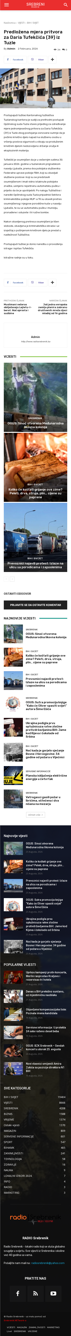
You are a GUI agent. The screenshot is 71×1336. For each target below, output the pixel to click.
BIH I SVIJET (33, 22)
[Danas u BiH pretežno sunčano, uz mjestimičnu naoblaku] (13, 996)
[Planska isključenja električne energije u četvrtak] (13, 775)
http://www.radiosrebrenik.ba (35, 342)
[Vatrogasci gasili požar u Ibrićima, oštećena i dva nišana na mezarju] (13, 799)
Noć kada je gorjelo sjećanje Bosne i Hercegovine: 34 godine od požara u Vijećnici (45, 754)
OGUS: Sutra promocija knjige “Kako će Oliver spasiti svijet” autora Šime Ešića (46, 706)
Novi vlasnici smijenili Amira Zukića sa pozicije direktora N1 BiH (45, 1067)
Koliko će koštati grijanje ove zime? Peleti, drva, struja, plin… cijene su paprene (35, 493)
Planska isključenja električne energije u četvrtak (46, 777)
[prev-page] (6, 579)
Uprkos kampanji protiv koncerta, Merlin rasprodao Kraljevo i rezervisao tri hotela (46, 976)
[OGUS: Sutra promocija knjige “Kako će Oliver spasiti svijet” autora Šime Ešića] (13, 703)
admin (11, 48)
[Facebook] (18, 1294)
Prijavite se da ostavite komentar (35, 604)
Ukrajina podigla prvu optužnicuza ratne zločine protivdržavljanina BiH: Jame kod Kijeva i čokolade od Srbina (46, 729)
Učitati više (34, 815)
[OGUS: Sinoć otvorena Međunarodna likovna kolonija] (35, 397)
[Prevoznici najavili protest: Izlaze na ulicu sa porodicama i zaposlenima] (35, 537)
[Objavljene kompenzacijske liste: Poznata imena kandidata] (13, 1014)
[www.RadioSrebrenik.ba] (35, 1219)
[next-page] (12, 579)
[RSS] (36, 1294)
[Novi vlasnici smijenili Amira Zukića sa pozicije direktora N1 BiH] (13, 1068)
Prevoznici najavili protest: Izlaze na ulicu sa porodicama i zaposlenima (35, 565)
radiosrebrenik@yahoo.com (48, 1263)
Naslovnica (10, 22)
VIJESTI (21, 22)
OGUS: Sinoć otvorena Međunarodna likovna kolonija (36, 425)
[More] (52, 59)
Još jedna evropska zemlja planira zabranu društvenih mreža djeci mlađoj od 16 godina (52, 309)
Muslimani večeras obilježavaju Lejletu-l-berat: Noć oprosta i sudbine (18, 309)
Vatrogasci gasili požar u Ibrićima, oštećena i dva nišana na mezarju (43, 801)
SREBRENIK (35, 418)
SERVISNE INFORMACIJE (38, 771)
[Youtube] (53, 1294)
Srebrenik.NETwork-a (15, 1320)
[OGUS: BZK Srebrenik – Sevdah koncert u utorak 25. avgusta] (13, 1050)
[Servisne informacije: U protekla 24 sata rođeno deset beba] (13, 1032)
